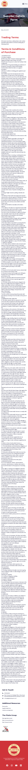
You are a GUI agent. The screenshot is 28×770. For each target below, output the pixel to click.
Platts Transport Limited (7, 722)
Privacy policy (5, 706)
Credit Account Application (7, 710)
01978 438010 (7, 693)
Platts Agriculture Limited (7, 718)
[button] (7, 765)
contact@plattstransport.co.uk (10, 698)
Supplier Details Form (6, 708)
